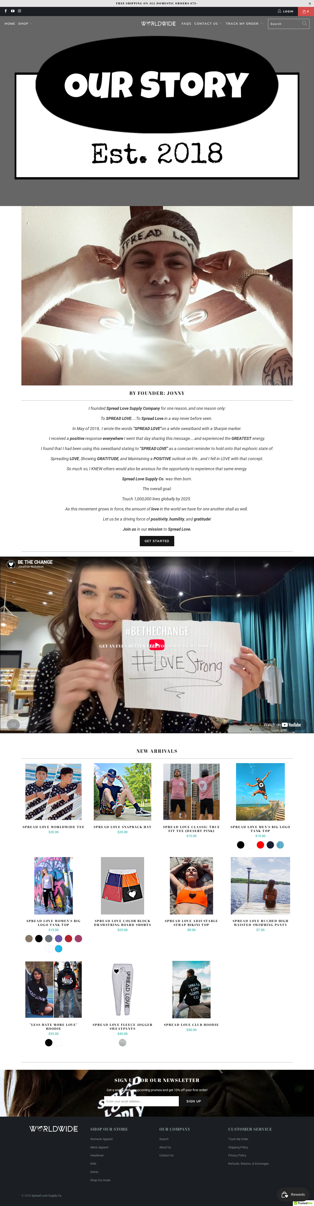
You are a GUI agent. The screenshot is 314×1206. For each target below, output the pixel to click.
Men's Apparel (99, 1147)
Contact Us (206, 24)
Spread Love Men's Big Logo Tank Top (260, 792)
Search (163, 1139)
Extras (94, 1172)
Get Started (157, 541)
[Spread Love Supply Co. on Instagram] (19, 11)
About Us (165, 1147)
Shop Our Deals (100, 1180)
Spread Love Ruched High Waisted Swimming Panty (260, 885)
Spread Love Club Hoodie (191, 989)
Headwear (97, 1155)
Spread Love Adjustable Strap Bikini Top (191, 885)
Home (10, 24)
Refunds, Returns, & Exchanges (248, 1163)
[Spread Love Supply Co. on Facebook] (5, 11)
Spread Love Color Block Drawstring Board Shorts (122, 885)
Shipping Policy (238, 1147)
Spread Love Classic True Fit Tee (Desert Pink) (191, 792)
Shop (23, 24)
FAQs (186, 24)
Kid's (93, 1163)
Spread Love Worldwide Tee (53, 792)
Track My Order (243, 24)
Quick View (54, 802)
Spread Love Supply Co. (46, 1195)
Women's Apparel (101, 1139)
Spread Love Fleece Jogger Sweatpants (122, 989)
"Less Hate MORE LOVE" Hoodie (53, 989)
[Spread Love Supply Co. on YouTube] (12, 11)
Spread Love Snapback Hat (122, 792)
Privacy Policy (237, 1155)
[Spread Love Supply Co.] (158, 24)
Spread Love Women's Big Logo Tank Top (53, 885)
